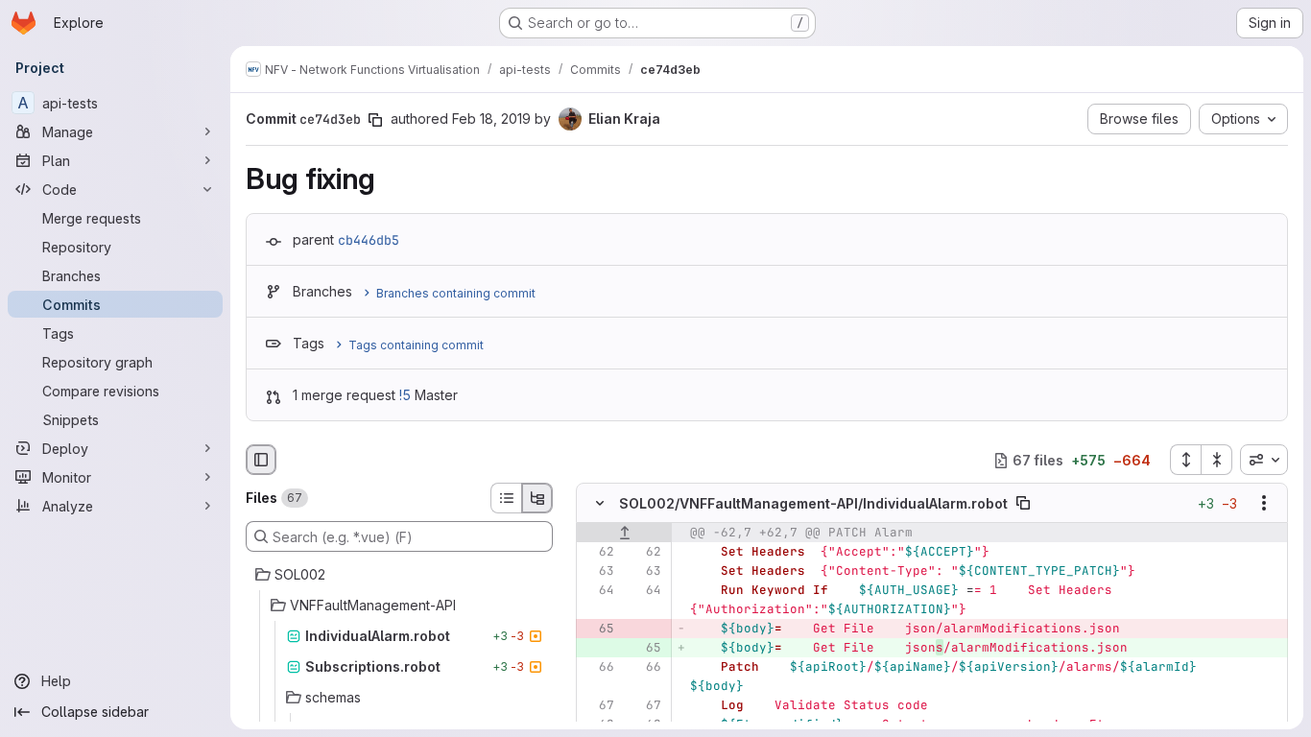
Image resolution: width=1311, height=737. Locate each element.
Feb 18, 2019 (491, 118)
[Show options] (1263, 503)
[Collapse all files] (1217, 459)
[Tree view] (537, 498)
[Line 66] (598, 668)
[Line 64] (598, 591)
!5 (405, 395)
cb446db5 (368, 240)
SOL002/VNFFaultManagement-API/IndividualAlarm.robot (813, 503)
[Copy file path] (1023, 503)
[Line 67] (598, 706)
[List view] (505, 498)
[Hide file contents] (599, 503)
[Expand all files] (1185, 459)
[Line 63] (598, 572)
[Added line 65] (645, 648)
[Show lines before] (624, 533)
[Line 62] (598, 552)
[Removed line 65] (598, 629)
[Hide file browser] (261, 459)
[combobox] (1264, 459)
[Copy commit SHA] (375, 119)
